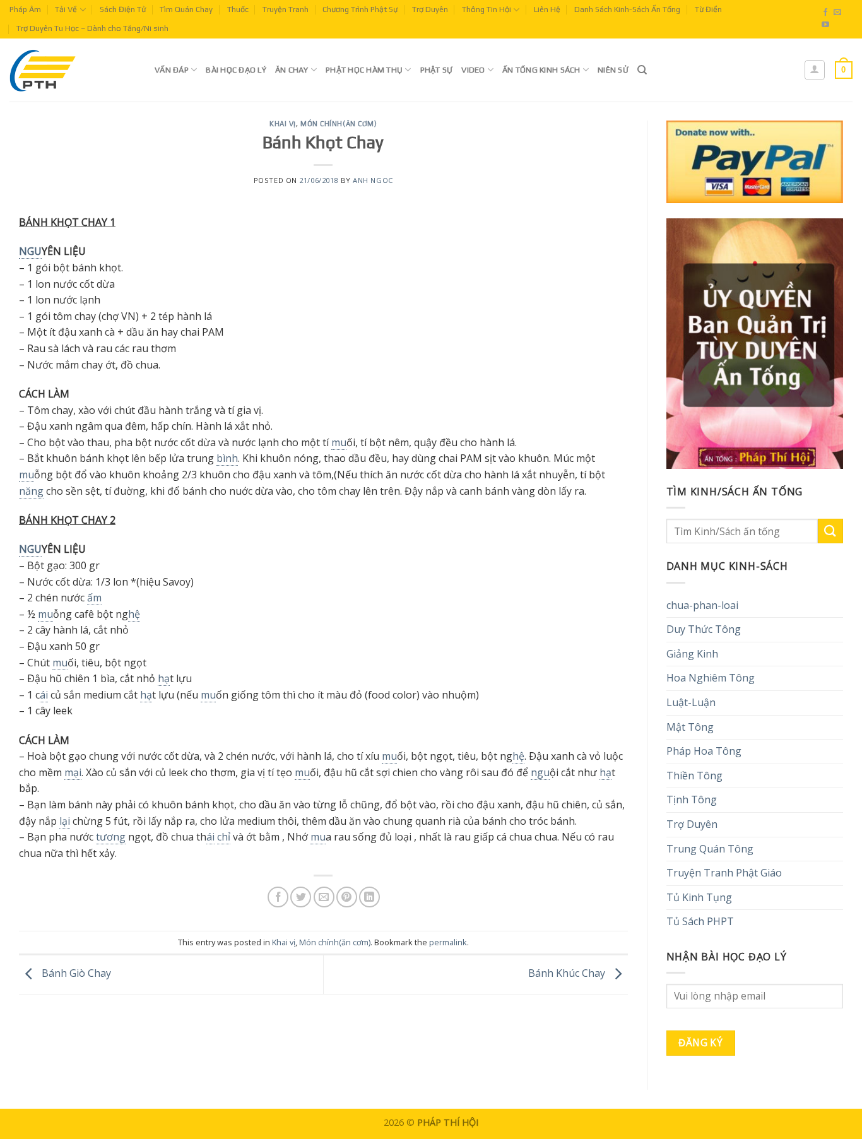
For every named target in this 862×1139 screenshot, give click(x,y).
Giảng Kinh (692, 654)
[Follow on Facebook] (825, 12)
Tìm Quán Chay (186, 9)
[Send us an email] (837, 12)
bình (227, 458)
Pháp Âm (25, 9)
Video (473, 69)
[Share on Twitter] (300, 897)
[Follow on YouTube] (825, 25)
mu (338, 442)
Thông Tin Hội (486, 9)
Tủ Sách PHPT (700, 921)
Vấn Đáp (172, 69)
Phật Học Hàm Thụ (364, 69)
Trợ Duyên (430, 9)
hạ (164, 678)
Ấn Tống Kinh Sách (541, 69)
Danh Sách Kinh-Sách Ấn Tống (627, 9)
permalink (448, 942)
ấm (94, 598)
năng (31, 491)
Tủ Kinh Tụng (699, 897)
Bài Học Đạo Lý (236, 69)
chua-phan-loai (702, 605)
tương (111, 837)
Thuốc (238, 9)
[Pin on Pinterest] (346, 897)
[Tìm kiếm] (642, 70)
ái (44, 695)
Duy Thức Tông (703, 629)
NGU (30, 251)
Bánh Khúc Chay (568, 974)
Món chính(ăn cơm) (338, 123)
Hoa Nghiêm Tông (710, 678)
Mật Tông (690, 727)
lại (64, 821)
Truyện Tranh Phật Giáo (724, 873)
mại (72, 772)
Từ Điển (708, 9)
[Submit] (830, 531)
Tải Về (66, 9)
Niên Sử (613, 69)
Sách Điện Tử (123, 9)
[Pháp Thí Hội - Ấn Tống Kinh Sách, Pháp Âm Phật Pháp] (72, 70)
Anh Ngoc (373, 180)
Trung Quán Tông (709, 849)
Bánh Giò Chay (75, 974)
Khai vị (282, 123)
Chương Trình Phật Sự (360, 9)
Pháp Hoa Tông (703, 751)
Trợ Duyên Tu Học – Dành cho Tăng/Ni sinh (92, 28)
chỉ (223, 837)
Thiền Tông (694, 775)
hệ (134, 614)
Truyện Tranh (286, 9)
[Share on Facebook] (278, 897)
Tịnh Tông (691, 799)
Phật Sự (436, 69)
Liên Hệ (547, 9)
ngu (540, 772)
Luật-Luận (691, 702)
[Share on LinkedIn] (369, 897)
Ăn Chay (292, 69)
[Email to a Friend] (324, 897)
